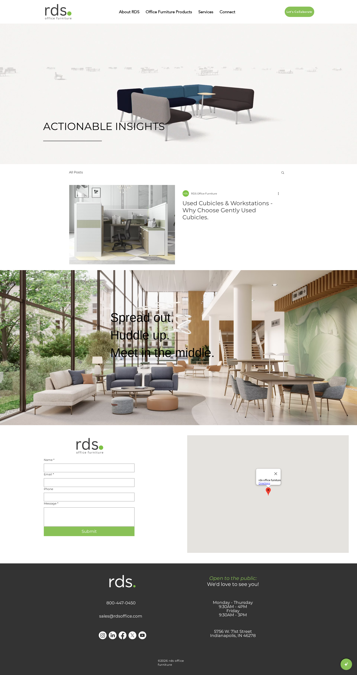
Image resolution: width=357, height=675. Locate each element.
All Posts (76, 172)
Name (49, 460)
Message (51, 503)
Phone (48, 489)
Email (49, 474)
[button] (129, 12)
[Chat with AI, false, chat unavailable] (346, 664)
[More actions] (279, 193)
